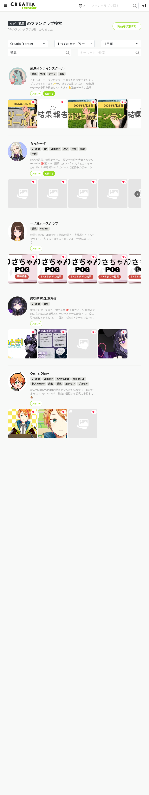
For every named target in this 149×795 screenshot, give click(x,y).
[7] (52, 344)
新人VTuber (38, 383)
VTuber (36, 148)
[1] (82, 193)
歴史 (65, 148)
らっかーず (38, 143)
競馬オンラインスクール (47, 68)
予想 (42, 73)
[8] (22, 114)
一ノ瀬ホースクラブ (44, 223)
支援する (49, 93)
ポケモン (70, 383)
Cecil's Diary (39, 373)
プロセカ (83, 383)
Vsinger (55, 148)
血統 (62, 73)
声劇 (34, 153)
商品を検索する (126, 26)
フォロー (36, 93)
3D (45, 148)
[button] (81, 5)
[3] (22, 344)
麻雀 (50, 383)
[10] (112, 114)
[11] (52, 114)
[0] (52, 268)
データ (52, 73)
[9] (82, 114)
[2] (22, 193)
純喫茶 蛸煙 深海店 (43, 298)
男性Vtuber (62, 378)
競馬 (34, 73)
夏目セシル (79, 378)
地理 (74, 148)
